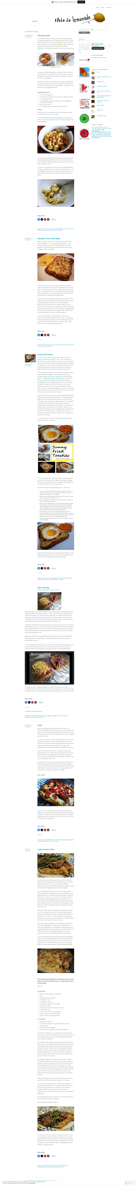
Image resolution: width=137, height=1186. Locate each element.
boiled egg (60, 228)
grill (68, 344)
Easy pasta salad (43, 35)
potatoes (48, 1167)
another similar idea (64, 482)
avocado (55, 228)
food (66, 344)
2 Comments (57, 590)
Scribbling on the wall (102, 86)
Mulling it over (100, 110)
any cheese (44, 397)
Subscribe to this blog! (98, 48)
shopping (56, 1167)
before (47, 730)
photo (38, 579)
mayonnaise (46, 230)
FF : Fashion (99, 128)
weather (53, 579)
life (64, 715)
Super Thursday (43, 588)
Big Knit (101, 127)
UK (56, 230)
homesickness (63, 578)
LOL (42, 715)
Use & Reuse (100, 136)
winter (45, 346)
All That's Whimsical (95, 127)
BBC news (51, 619)
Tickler (46, 102)
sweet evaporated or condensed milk (54, 378)
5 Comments (27, 239)
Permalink (60, 230)
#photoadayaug (60, 839)
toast (47, 579)
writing (37, 717)
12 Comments (28, 365)
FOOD (39, 725)
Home (97, 7)
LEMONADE (38, 715)
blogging (49, 715)
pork (45, 1167)
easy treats (45, 578)
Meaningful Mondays (102, 132)
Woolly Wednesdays (108, 136)
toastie (41, 346)
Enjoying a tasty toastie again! (48, 238)
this (60, 925)
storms (53, 230)
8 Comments (27, 726)
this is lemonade (49, 590)
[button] (55, 449)
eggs (56, 578)
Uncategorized (95, 136)
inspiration (39, 841)
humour (61, 715)
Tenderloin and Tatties (45, 849)
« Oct (80, 52)
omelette (72, 344)
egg (55, 715)
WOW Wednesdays (96, 137)
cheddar (59, 344)
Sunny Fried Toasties (45, 354)
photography (28, 717)
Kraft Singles (48, 374)
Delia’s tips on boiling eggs (53, 117)
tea (44, 579)
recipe (42, 579)
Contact (108, 7)
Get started (81, 2)
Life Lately (102, 131)
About (102, 7)
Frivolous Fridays (99, 129)
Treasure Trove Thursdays (105, 135)
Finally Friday (104, 128)
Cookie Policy (32, 1183)
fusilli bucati (40, 230)
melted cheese (64, 395)
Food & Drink (33, 715)
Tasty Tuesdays (46, 228)
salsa (38, 346)
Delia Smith (70, 228)
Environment (94, 128)
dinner (64, 1165)
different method (57, 933)
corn (67, 228)
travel (49, 579)
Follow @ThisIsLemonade (97, 43)
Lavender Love (100, 81)
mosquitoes (40, 382)
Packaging (109, 132)
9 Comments (27, 850)
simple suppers (52, 1165)
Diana (68, 933)
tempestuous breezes (48, 160)
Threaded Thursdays (95, 135)
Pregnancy (93, 134)
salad (50, 230)
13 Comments (28, 36)
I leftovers (47, 78)
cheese (64, 228)
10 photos (39, 711)
